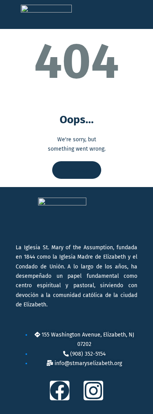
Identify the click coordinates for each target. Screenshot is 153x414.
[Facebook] (59, 390)
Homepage (76, 170)
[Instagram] (93, 390)
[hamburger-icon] (126, 13)
